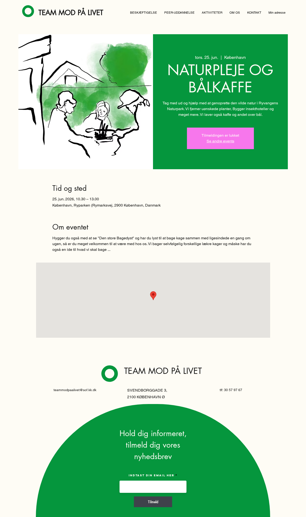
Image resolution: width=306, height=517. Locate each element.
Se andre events (220, 141)
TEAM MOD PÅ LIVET (70, 12)
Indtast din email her (151, 475)
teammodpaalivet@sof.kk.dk (75, 390)
